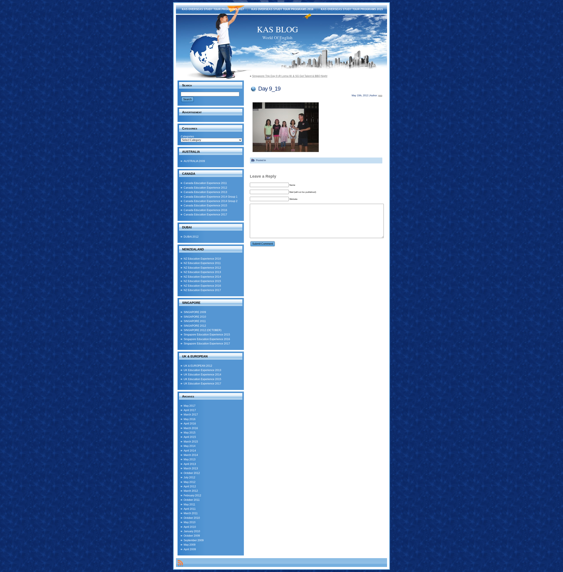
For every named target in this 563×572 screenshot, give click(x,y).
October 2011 (192, 499)
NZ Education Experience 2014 (202, 276)
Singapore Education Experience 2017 (207, 343)
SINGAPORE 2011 (195, 321)
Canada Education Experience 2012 (205, 187)
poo (380, 95)
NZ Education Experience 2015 (202, 281)
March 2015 (191, 441)
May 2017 (190, 405)
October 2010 (192, 517)
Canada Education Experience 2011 (205, 183)
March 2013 (191, 468)
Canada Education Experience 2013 (205, 192)
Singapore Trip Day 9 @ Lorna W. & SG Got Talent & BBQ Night (289, 76)
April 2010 (190, 526)
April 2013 (190, 464)
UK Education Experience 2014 (202, 374)
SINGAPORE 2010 (195, 316)
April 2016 (190, 423)
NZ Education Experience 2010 (202, 258)
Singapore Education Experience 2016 (207, 339)
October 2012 (192, 473)
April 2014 (190, 450)
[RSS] (180, 563)
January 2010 (192, 531)
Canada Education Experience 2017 (205, 214)
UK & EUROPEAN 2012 (198, 365)
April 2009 (190, 549)
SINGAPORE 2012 (195, 325)
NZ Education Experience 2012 (202, 267)
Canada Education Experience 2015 (205, 205)
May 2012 (190, 482)
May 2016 (190, 419)
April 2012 (190, 486)
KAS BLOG (277, 29)
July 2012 (189, 477)
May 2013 (190, 459)
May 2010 (190, 522)
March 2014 (191, 455)
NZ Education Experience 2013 (202, 272)
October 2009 (192, 535)
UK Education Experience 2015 (202, 379)
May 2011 (189, 504)
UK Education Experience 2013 (202, 370)
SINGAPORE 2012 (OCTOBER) (202, 330)
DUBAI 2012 (191, 236)
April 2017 (190, 410)
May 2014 (190, 446)
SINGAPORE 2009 (195, 312)
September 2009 (194, 540)
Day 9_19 (269, 88)
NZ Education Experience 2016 (202, 285)
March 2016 (191, 428)
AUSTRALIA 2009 (194, 161)
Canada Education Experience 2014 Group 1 (211, 196)
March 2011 (191, 513)
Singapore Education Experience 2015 (207, 334)
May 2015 (190, 432)
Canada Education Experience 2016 (205, 210)
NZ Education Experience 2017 (202, 290)
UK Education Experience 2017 (202, 383)
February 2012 (192, 495)
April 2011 (190, 508)
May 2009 (190, 544)
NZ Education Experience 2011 (202, 263)
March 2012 (191, 490)
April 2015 (190, 437)
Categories (187, 136)
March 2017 (191, 414)
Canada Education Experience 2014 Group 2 (211, 201)
